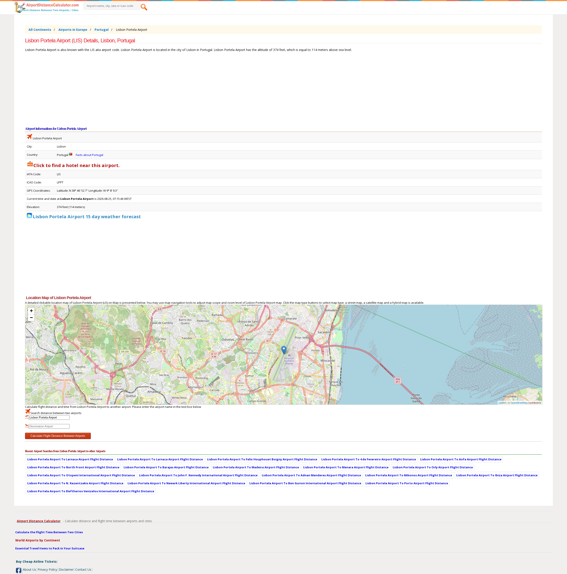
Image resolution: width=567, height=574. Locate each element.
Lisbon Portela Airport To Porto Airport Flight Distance (406, 483)
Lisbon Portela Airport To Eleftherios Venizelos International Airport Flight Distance (90, 491)
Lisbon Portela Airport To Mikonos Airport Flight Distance (408, 475)
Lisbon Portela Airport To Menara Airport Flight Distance (345, 467)
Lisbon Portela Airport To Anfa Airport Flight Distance (460, 459)
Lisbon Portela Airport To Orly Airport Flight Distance (433, 467)
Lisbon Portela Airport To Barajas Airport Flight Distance (166, 467)
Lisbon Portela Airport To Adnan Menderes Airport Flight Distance (311, 475)
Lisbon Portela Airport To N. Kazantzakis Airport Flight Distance (75, 483)
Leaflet (502, 402)
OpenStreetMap (519, 402)
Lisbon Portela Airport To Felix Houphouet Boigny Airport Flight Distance (262, 459)
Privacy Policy (47, 569)
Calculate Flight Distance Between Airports (58, 436)
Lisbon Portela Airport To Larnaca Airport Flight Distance (70, 459)
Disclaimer (66, 569)
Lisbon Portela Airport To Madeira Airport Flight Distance (256, 467)
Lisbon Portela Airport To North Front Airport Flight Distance (73, 467)
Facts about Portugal (89, 155)
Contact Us (83, 569)
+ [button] (31, 310)
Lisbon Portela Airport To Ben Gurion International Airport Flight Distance (305, 483)
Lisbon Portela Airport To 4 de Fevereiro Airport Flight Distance (368, 459)
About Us (29, 569)
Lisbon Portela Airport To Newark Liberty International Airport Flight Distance (186, 483)
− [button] (31, 317)
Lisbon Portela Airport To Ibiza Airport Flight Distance (497, 475)
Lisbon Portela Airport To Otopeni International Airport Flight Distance (81, 475)
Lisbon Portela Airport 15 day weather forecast (87, 217)
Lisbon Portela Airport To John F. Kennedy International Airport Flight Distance (198, 475)
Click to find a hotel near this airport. (76, 165)
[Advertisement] (158, 91)
